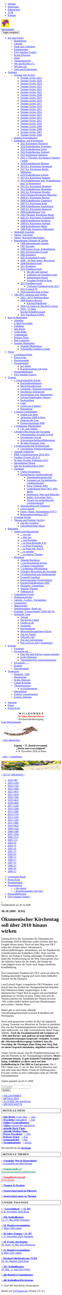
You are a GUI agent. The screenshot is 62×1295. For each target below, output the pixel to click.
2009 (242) (13, 828)
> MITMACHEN (10, 1098)
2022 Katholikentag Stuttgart (34, 152)
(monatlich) (14, 1119)
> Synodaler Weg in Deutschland (19, 1160)
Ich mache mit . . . (23, 651)
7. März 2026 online (15, 1227)
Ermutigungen (21, 49)
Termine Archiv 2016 (31, 106)
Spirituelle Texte (22, 614)
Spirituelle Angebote (24, 232)
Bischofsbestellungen (31, 383)
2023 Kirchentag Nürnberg (34, 155)
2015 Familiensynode (31, 283)
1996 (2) (12, 865)
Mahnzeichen (21, 605)
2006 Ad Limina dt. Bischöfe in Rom (39, 306)
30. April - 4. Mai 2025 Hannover (18, 1243)
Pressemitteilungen (23, 371)
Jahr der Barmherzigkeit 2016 (29, 466)
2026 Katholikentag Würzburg (35, 146)
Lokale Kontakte (22, 682)
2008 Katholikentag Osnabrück (36, 200)
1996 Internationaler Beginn (34, 243)
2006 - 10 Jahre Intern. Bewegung (37, 260)
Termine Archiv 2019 (31, 98)
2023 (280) (13, 788)
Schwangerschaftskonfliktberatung (37, 440)
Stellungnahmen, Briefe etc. (28, 608)
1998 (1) (12, 860)
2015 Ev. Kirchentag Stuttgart (35, 177)
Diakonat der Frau (29, 420)
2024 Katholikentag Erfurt (33, 149)
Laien (23, 403)
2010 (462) (13, 825)
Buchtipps (19, 557)
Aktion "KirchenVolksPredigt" (29, 237)
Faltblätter (19, 326)
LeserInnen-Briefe (23, 354)
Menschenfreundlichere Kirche (35, 631)
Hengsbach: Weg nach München (43, 494)
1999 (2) (12, 857)
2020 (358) (13, 797)
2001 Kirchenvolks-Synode (34, 252)
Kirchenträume (27, 628)
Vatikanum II (26, 591)
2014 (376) (13, 814)
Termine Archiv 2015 (31, 109)
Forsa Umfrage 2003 (37, 486)
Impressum (13, 6)
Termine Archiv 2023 (31, 86)
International (7, 29)
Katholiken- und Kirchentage (28, 140)
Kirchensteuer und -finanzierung (36, 394)
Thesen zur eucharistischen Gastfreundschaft (40, 501)
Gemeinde (25, 625)
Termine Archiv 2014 (31, 112)
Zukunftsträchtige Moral (32, 525)
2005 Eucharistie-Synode (33, 257)
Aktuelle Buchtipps (30, 560)
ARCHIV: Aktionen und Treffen (30, 294)
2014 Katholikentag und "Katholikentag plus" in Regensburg (40, 182)
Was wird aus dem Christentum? (36, 642)
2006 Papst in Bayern (31, 300)
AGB (10, 12)
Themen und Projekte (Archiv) (29, 520)
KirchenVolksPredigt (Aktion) (35, 397)
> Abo (32, 1117)
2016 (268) (13, 808)
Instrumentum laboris (37, 277)
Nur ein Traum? (28, 634)
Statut (17, 58)
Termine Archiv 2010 (31, 123)
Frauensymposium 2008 (32, 423)
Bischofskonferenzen (30, 386)
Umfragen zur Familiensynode (42, 274)
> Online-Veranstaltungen (15, 1122)
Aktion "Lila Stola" (24, 234)
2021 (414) (13, 794)
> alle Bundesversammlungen (17, 1274)
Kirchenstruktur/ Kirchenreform (36, 580)
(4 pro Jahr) (14, 1117)
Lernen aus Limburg (30, 406)
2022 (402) (13, 791)
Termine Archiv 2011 (31, 120)
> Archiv (27, 1142)
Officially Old (27, 637)
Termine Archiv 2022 (31, 89)
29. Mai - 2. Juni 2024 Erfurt (15, 1268)
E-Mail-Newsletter (23, 323)
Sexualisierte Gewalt (30, 437)
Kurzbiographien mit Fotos (33, 369)
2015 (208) (13, 811)
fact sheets (25, 366)
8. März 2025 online (15, 1251)
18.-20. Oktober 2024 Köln (19, 1260)
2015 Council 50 (28, 289)
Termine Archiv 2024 (31, 83)
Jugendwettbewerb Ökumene (35, 506)
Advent (24, 617)
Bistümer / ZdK (22, 674)
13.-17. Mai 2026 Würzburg (15, 1218)
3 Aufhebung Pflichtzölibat (27, 426)
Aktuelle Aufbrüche (24, 451)
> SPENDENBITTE (11, 1104)
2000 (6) (12, 854)
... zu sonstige (27, 551)
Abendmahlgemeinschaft (39, 477)
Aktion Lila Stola (29, 414)
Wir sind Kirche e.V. (24, 63)
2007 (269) (13, 834)
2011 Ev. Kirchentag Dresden (35, 192)
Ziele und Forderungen (25, 69)
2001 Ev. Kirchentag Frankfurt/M (37, 217)
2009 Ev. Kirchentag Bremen (35, 197)
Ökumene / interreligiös (32, 585)
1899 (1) (12, 871)
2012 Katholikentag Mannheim (36, 189)
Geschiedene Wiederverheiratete (36, 448)
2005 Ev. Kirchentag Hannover (36, 209)
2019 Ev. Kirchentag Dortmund (36, 166)
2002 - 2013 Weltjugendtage (34, 297)
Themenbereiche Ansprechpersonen (38, 660)
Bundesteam (20, 40)
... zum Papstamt (28, 540)
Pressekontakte (21, 360)
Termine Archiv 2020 (31, 95)
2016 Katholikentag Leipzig (34, 175)
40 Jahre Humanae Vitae (32, 443)
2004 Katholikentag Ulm (32, 212)
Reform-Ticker (21, 337)
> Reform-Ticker (10, 1137)
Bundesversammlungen (26, 137)
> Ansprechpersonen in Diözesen (18, 1190)
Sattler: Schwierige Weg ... (40, 497)
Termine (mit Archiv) (24, 75)
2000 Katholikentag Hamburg (35, 220)
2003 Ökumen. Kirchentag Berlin (37, 215)
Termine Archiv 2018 (31, 100)
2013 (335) (13, 817)
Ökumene (19, 468)
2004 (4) (12, 843)
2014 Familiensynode (31, 269)
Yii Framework (20, 1291)
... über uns (25, 537)
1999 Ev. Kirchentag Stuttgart (35, 223)
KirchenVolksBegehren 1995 (35, 583)
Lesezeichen (20, 603)
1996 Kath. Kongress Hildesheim (37, 229)
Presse (11, 351)
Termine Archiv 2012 (31, 118)
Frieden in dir (27, 623)
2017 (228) (13, 805)
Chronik (18, 43)
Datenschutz (14, 9)
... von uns (25, 534)
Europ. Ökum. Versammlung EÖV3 (38, 511)
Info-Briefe (19, 329)
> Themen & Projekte (13, 1185)
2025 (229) (13, 783)
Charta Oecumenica (30, 471)
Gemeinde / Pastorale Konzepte (36, 389)
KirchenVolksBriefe (37, 303)
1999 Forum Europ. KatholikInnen (37, 249)
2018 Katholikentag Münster (34, 163)
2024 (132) (13, 785)
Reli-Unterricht (21, 340)
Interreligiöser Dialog (24, 463)
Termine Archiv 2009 (31, 126)
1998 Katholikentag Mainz (33, 226)
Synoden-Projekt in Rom (39, 280)
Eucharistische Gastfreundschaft (36, 474)
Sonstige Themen (29, 588)
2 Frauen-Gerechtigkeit (25, 411)
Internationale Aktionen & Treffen (31, 240)
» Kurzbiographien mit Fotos (28, 891)
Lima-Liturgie (27, 508)
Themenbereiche (22, 60)
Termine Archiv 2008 (31, 129)
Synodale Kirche (22, 517)
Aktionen (12, 72)
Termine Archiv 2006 (31, 135)
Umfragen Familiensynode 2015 (43, 286)
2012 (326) (13, 820)
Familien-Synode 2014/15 (27, 457)
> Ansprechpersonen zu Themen (18, 1196)
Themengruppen (22, 685)
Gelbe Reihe (20, 331)
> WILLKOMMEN (11, 1095)
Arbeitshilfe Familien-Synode (35, 349)
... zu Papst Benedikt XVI (33, 543)
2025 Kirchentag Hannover (34, 143)
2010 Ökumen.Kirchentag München (38, 195)
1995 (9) (12, 868)
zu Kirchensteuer (28, 688)
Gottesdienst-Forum (24, 594)
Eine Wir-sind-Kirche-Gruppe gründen (39, 654)
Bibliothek (13, 528)
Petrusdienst (26, 409)
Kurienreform (27, 400)
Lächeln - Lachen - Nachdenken (30, 600)
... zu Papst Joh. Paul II (31, 548)
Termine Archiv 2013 (31, 115)
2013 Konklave (28, 266)
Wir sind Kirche (16, 38)
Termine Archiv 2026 (31, 80)
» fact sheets (20, 888)
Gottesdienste (21, 334)
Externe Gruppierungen (26, 694)
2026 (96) (12, 780)
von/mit (23, 1125)
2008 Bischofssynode (31, 263)
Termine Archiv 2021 (31, 92)
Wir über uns (20, 66)
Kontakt (12, 15)
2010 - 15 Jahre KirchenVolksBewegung (32, 310)
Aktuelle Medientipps (31, 346)
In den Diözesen (22, 55)
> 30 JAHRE (16, 1101)
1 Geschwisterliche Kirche (27, 380)
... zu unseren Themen (31, 554)
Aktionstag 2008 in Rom (32, 417)
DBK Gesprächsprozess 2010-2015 (32, 454)
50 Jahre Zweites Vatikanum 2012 (31, 460)
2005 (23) (12, 840)
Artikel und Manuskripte (26, 531)
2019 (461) (13, 800)
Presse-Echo (20, 357)
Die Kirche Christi (29, 620)
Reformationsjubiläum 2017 (34, 514)
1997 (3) (12, 862)
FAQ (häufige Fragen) (25, 52)
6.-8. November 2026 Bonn (16, 1210)
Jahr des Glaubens (29, 523)
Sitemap (12, 4)
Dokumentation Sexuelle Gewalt (36, 434)
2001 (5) (12, 851)
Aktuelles (19, 320)
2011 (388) (13, 823)
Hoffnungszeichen (23, 597)
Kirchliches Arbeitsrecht (32, 391)
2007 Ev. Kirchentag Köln (33, 203)
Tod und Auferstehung (31, 640)
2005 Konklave (28, 254)
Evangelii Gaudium (30, 577)
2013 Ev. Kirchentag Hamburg (35, 186)
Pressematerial (21, 363)
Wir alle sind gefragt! (37, 272)
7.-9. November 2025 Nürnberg (17, 1235)
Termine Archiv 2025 (31, 78)
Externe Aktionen (23, 697)
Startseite (12, 702)
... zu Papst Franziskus (31, 545)
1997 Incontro (27, 246)
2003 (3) (12, 845)
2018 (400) (13, 803)
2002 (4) (12, 848)
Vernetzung (13, 671)
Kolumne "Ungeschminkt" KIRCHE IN (34, 611)
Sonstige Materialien (24, 343)
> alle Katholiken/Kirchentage (17, 1280)
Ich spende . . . (21, 662)
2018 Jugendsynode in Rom (34, 292)
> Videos (6, 1125)
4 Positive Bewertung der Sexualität (32, 431)
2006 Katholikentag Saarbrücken (36, 206)
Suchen (6, 1090)
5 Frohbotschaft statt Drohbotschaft (31, 446)
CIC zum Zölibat (28, 428)
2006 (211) (13, 837)
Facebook (19, 648)
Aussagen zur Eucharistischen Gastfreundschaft (42, 481)
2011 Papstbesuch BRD (32, 314)
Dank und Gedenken (24, 46)
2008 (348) (13, 831)
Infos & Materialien (17, 317)
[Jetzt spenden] (31, 769)
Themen (12, 377)
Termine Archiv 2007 (31, 132)
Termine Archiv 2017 (31, 103)
